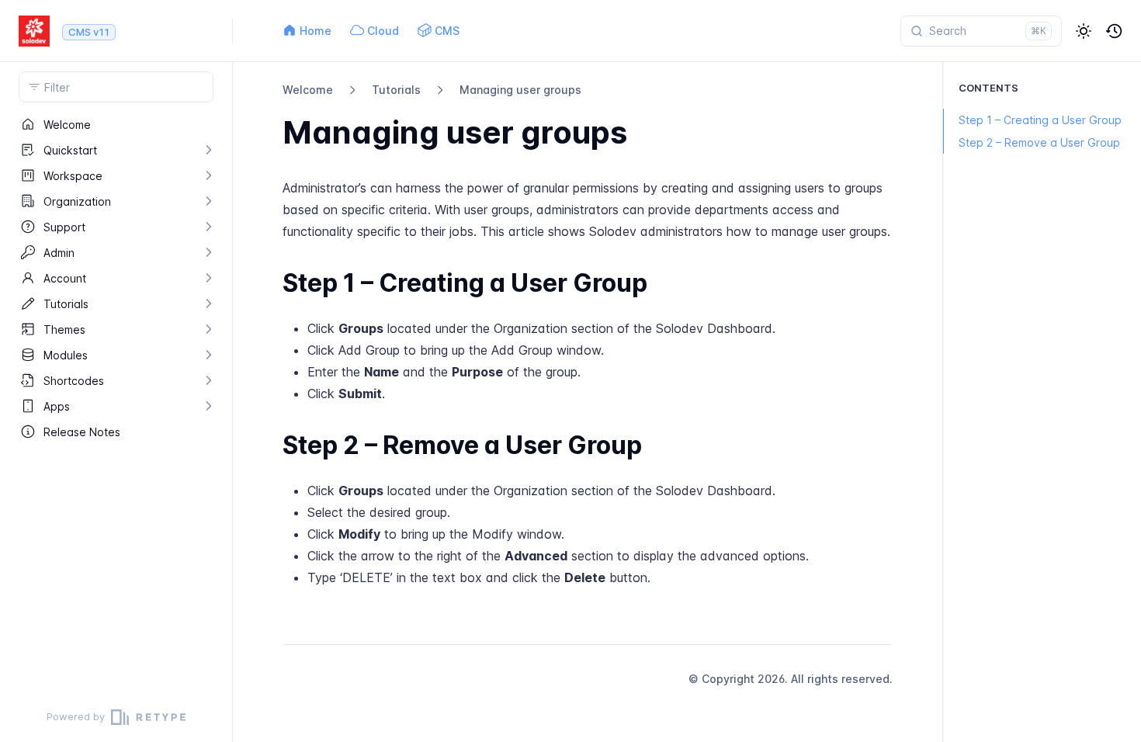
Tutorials (396, 89)
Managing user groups (520, 89)
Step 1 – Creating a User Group (1040, 120)
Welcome (308, 89)
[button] (1083, 31)
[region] (116, 402)
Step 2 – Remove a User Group (1039, 142)
